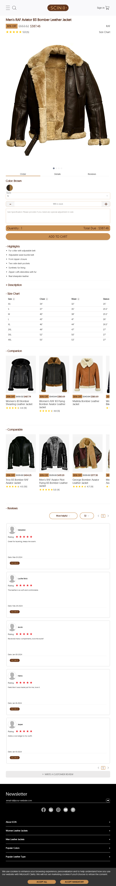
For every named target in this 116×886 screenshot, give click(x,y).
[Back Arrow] (98, 516)
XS (9, 304)
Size (8, 192)
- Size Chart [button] (13, 293)
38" (72, 314)
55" (41, 339)
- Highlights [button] (13, 246)
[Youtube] (65, 810)
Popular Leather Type (15, 856)
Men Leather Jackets (15, 839)
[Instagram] (58, 810)
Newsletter (16, 794)
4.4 (21, 407)
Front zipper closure (18, 259)
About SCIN (11, 822)
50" (72, 334)
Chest (43, 299)
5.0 (54, 489)
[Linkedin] (51, 810)
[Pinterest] (72, 810)
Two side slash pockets (19, 263)
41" (72, 319)
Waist (75, 299)
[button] (9, 188)
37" (41, 309)
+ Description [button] (14, 284)
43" (41, 319)
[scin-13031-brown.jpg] (58, 99)
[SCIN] (58, 7)
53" (72, 339)
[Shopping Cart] (107, 8)
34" (41, 304)
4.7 (88, 486)
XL (9, 324)
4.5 (21, 486)
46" (41, 324)
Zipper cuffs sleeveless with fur (22, 272)
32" (72, 304)
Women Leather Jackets (17, 830)
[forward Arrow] (108, 516)
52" (41, 334)
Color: (14, 181)
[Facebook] (44, 810)
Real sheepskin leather (19, 276)
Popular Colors (12, 848)
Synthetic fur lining (17, 267)
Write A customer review (59, 774)
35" (72, 309)
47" (72, 329)
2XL (9, 329)
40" (41, 314)
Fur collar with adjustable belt (22, 250)
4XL (9, 339)
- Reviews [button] (12, 508)
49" (41, 329)
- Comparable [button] (14, 429)
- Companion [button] (14, 350)
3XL (9, 334)
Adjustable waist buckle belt (21, 254)
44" (72, 324)
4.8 (55, 410)
